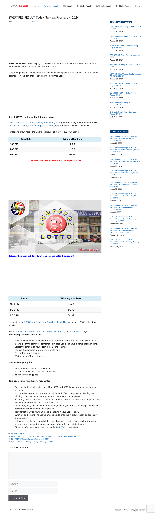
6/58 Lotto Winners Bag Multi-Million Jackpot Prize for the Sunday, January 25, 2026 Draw (124, 242)
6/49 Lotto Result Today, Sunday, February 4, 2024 (32, 442)
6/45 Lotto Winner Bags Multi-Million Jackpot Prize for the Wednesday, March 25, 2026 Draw (125, 138)
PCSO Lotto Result (33, 322)
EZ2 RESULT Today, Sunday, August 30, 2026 (30, 125)
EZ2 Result (67, 6)
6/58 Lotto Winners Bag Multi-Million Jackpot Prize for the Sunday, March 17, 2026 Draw (125, 161)
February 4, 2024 (37, 63)
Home (36, 6)
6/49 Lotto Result (123, 6)
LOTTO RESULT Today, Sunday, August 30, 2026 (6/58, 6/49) (125, 75)
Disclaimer (140, 510)
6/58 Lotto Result (84, 6)
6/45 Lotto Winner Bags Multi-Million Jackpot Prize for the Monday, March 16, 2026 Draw (125, 173)
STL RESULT (76, 331)
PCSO (62, 427)
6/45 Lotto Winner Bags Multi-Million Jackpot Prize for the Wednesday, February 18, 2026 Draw (124, 219)
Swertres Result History (58, 322)
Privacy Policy (129, 510)
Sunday (73, 132)
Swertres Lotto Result (54, 436)
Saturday (13, 256)
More (137, 6)
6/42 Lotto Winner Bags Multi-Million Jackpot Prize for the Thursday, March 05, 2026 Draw (124, 150)
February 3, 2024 (27, 256)
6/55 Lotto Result (103, 6)
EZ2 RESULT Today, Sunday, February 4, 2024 (30, 439)
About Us (118, 510)
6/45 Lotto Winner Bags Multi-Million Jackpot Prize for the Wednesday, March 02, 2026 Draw (125, 207)
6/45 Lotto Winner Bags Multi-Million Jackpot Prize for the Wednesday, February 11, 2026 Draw (124, 230)
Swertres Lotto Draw (35, 436)
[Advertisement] (54, 44)
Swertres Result (51, 6)
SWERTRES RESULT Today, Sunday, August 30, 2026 (34, 122)
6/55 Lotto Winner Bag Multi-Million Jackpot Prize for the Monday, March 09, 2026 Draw (125, 184)
